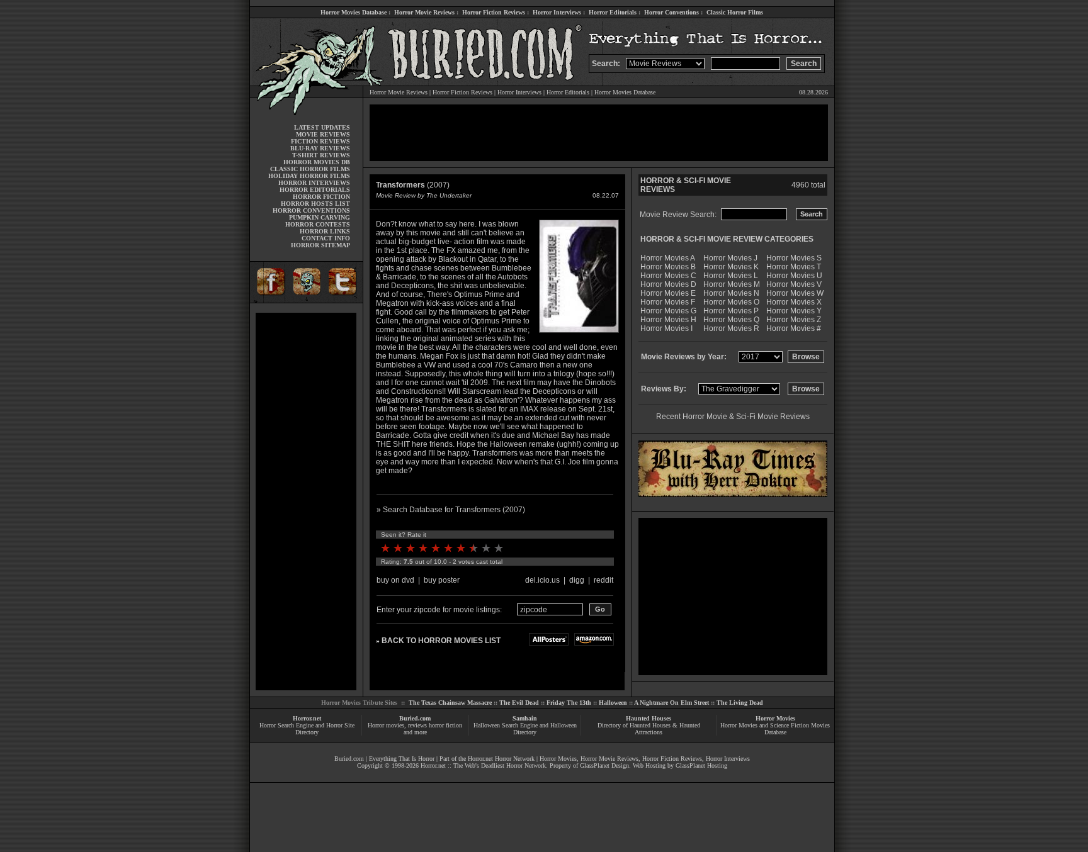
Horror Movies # (793, 328)
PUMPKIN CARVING (319, 217)
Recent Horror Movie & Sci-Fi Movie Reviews (733, 416)
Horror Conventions (671, 12)
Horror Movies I (666, 328)
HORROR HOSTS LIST (315, 203)
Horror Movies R (731, 328)
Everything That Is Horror (401, 758)
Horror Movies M (731, 284)
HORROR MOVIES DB (316, 162)
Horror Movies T (793, 266)
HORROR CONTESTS (317, 224)
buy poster (442, 580)
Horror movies (386, 725)
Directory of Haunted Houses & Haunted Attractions (649, 729)
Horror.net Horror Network (501, 758)
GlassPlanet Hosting (701, 765)
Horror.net (307, 718)
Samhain (525, 718)
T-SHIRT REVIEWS (321, 155)
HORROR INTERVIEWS (314, 182)
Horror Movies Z (793, 319)
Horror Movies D (668, 284)
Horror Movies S (794, 258)
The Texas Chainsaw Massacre (450, 702)
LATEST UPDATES (322, 127)
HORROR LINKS (325, 231)
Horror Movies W (795, 293)
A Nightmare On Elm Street (671, 702)
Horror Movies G (668, 310)
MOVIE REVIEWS (323, 134)
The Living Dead (740, 702)
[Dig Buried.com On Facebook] (269, 300)
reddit (603, 580)
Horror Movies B (668, 266)
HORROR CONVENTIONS (311, 210)
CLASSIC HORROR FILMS (310, 168)
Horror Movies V (794, 284)
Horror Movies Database (353, 12)
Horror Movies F (667, 302)
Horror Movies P (731, 310)
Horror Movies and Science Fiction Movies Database (775, 729)
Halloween (613, 702)
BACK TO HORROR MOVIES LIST (441, 640)
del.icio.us (542, 580)
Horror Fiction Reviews (493, 12)
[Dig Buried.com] (306, 300)
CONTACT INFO (326, 238)
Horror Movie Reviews (424, 12)
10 (498, 548)
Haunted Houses (648, 718)
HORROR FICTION (321, 196)
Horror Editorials (613, 12)
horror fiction (445, 725)
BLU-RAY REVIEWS (320, 148)
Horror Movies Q (731, 319)
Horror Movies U (794, 275)
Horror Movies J (730, 258)
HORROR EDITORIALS (315, 189)
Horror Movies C (668, 275)
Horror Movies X (794, 302)
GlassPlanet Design (604, 765)
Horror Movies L (730, 275)
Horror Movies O (731, 302)
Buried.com (415, 718)
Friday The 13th (569, 702)
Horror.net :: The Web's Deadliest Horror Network (483, 765)
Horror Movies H (668, 319)
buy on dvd (395, 580)
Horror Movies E (668, 293)
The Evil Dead (519, 702)
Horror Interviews (557, 12)
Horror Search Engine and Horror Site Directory (306, 729)
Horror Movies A (667, 258)
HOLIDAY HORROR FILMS (309, 175)
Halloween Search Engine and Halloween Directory (525, 729)
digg (576, 580)
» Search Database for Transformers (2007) (451, 509)
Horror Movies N (731, 293)
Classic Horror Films (734, 12)
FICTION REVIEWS (320, 141)
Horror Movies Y (794, 310)
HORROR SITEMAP (320, 245)
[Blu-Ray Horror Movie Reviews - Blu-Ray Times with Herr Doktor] (732, 494)
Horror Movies (775, 718)
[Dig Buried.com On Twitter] (344, 300)
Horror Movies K (731, 266)
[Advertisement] (306, 501)
